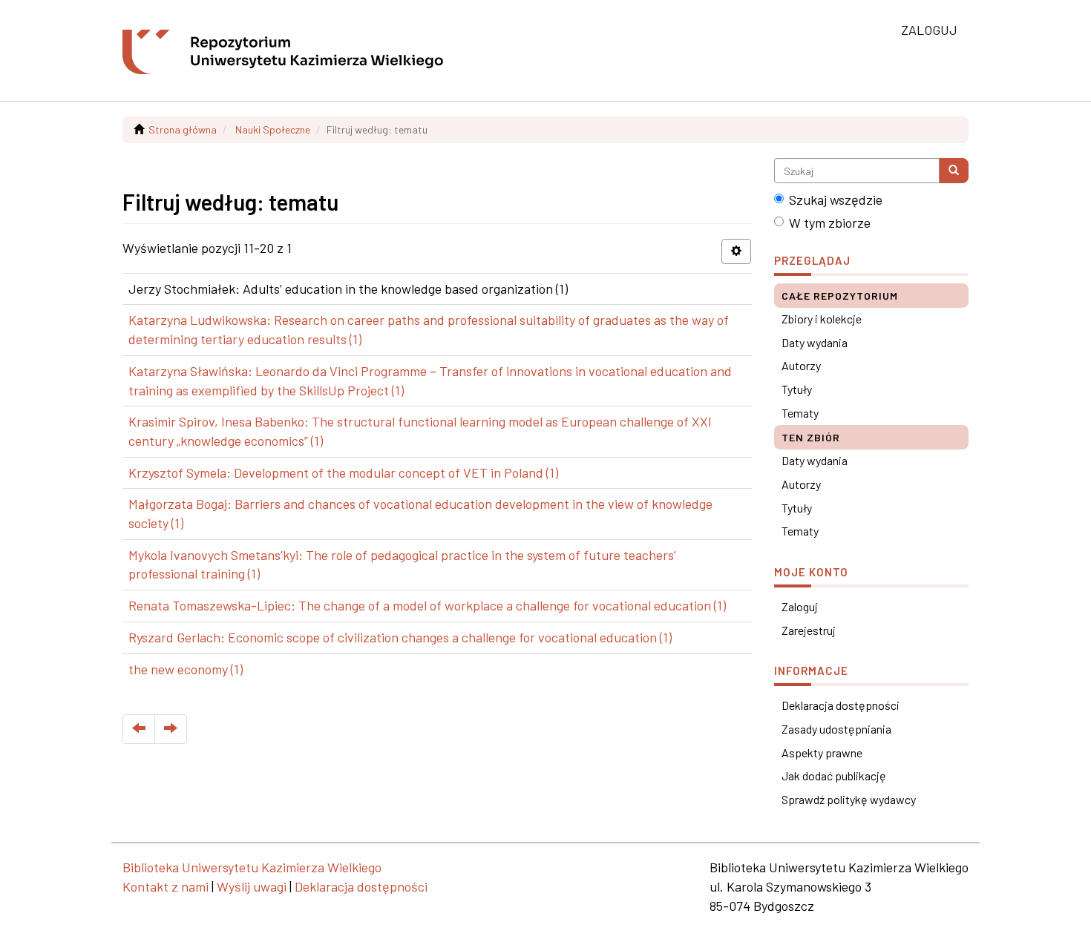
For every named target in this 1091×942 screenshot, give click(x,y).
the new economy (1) (185, 669)
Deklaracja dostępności (841, 705)
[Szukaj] (954, 170)
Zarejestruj (809, 630)
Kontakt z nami (165, 886)
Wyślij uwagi (251, 886)
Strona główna (182, 129)
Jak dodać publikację (834, 775)
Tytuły (797, 389)
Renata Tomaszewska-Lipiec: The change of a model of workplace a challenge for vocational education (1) (427, 605)
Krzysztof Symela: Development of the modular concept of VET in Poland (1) (343, 472)
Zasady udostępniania (836, 729)
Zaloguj (800, 606)
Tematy (800, 413)
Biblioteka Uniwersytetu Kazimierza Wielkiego (251, 867)
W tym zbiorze (830, 222)
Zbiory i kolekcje (822, 319)
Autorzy (801, 365)
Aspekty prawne (822, 752)
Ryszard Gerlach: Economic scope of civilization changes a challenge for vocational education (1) (400, 637)
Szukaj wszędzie (835, 199)
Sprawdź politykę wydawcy (849, 799)
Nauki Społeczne (272, 129)
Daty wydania (815, 342)
